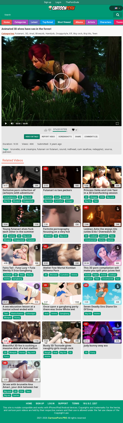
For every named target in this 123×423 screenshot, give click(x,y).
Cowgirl (69, 201)
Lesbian (93, 236)
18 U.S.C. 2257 (90, 403)
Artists (91, 22)
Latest (34, 22)
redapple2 (98, 149)
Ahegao (93, 197)
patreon (7, 151)
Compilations (10, 197)
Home (7, 22)
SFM (102, 197)
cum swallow (84, 149)
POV (21, 391)
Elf (70, 33)
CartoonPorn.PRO (57, 418)
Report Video (48, 137)
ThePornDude (72, 2)
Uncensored (90, 240)
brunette (15, 149)
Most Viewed (64, 22)
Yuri (117, 278)
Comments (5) (91, 137)
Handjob (50, 33)
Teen (94, 33)
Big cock (77, 33)
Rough (48, 352)
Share (78, 137)
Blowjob (39, 33)
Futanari (19, 33)
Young (102, 240)
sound (62, 149)
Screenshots (65, 137)
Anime (7, 278)
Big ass (7, 395)
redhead (71, 149)
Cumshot (59, 201)
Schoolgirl (30, 313)
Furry (6, 356)
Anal (31, 33)
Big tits (87, 33)
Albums (79, 22)
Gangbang (17, 278)
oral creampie (28, 149)
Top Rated (47, 22)
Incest (87, 274)
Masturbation (17, 313)
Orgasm (103, 236)
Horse (22, 352)
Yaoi (96, 201)
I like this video (45, 130)
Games (12, 236)
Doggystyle (62, 33)
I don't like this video (49, 130)
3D (26, 33)
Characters (105, 22)
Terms (75, 403)
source (108, 149)
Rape (95, 274)
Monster (53, 274)
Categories (20, 22)
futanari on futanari (47, 149)
